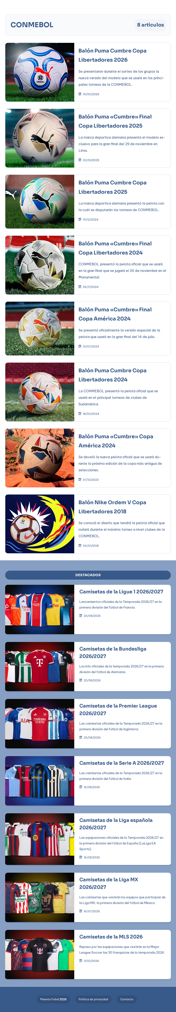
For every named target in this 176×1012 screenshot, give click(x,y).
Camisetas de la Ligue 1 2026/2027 (121, 592)
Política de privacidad (93, 999)
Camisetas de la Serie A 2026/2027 (121, 763)
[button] (110, 5)
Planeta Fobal (53, 999)
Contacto (126, 999)
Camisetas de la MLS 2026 (111, 937)
